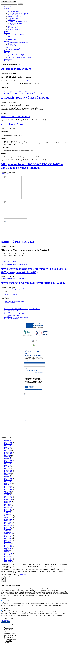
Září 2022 (7, 512)
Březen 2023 (8, 502)
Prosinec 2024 (8, 470)
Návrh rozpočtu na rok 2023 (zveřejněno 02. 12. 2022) (33, 282)
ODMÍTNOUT (24, 574)
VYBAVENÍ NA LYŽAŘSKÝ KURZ (15, 91)
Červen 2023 (8, 498)
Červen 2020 (8, 553)
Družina (6, 41)
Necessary (6, 600)
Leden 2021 (7, 543)
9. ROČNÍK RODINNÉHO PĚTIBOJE (25, 97)
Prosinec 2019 (8, 558)
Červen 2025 (8, 460)
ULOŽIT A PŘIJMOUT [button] (8, 618)
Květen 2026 (8, 444)
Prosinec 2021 (8, 525)
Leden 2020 (7, 556)
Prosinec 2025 (8, 452)
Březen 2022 (8, 522)
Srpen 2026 (7, 440)
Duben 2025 (7, 463)
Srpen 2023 (7, 494)
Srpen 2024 (7, 476)
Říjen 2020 (7, 548)
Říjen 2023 (7, 491)
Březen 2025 (8, 465)
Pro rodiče (7, 33)
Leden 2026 (7, 450)
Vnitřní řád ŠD (12, 46)
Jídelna (6, 47)
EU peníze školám (13, 18)
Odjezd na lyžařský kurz (16, 68)
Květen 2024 (8, 480)
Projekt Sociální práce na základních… (19, 15)
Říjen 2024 (7, 473)
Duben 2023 (7, 501)
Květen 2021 (8, 537)
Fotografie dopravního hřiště (16, 54)
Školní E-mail (12, 28)
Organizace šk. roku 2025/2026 (17, 34)
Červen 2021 (8, 535)
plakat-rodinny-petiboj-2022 (9, 261)
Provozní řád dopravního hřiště (16, 56)
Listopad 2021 (8, 527)
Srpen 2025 (7, 458)
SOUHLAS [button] (15, 574)
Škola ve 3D (7, 7)
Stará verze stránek (13, 26)
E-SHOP (6, 60)
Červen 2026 (8, 442)
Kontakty (7, 51)
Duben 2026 (7, 445)
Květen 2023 (8, 499)
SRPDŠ (10, 36)
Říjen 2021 (7, 529)
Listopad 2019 (8, 560)
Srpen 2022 (7, 514)
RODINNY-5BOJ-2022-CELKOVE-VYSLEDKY (15, 117)
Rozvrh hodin (12, 39)
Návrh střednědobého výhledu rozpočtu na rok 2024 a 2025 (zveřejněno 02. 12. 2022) (34, 270)
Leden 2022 (7, 524)
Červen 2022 (8, 517)
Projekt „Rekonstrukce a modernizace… (19, 13)
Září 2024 (7, 475)
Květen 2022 (8, 519)
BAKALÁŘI (8, 59)
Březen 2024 (8, 483)
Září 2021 (7, 530)
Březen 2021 (8, 540)
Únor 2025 (7, 467)
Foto (9, 10)
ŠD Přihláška (11, 44)
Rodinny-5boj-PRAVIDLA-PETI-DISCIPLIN (14, 264)
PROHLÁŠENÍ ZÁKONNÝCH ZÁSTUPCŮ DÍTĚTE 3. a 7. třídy (24, 93)
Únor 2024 (7, 484)
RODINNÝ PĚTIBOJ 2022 (17, 241)
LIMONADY (5, 174)
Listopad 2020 (8, 547)
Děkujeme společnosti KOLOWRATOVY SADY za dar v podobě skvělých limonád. (32, 166)
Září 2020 (7, 550)
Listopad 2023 (8, 489)
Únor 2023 (7, 504)
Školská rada (11, 24)
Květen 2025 (8, 462)
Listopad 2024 (8, 471)
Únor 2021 (7, 542)
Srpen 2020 (7, 551)
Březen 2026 (8, 447)
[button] (5, 622)
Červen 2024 (8, 478)
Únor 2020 (7, 555)
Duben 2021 (7, 538)
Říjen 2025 (7, 455)
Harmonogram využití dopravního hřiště (19, 57)
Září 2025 (7, 457)
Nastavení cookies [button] (6, 574)
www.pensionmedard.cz (24, 81)
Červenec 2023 (8, 496)
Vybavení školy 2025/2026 (15, 23)
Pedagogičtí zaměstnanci (15, 16)
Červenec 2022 (8, 516)
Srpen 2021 (7, 532)
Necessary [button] (4, 598)
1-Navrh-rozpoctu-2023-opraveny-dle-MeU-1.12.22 (15, 289)
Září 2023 (7, 493)
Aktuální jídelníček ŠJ (14, 49)
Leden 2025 (7, 468)
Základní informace (13, 11)
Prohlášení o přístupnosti (15, 29)
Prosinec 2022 (8, 507)
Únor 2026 (7, 449)
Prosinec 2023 (8, 488)
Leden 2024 (7, 486)
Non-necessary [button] (5, 608)
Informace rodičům (13, 38)
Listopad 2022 (8, 509)
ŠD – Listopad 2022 (13, 124)
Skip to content (5, 620)
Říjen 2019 (7, 561)
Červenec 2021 (8, 533)
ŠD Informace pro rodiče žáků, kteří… (19, 42)
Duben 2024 (7, 481)
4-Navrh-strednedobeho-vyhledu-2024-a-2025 (14, 278)
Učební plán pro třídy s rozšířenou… (18, 21)
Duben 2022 (7, 520)
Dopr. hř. (6, 52)
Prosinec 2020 (8, 545)
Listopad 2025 (8, 453)
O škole (6, 8)
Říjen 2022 (7, 511)
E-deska (6, 31)
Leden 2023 (7, 506)
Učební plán (11, 20)
